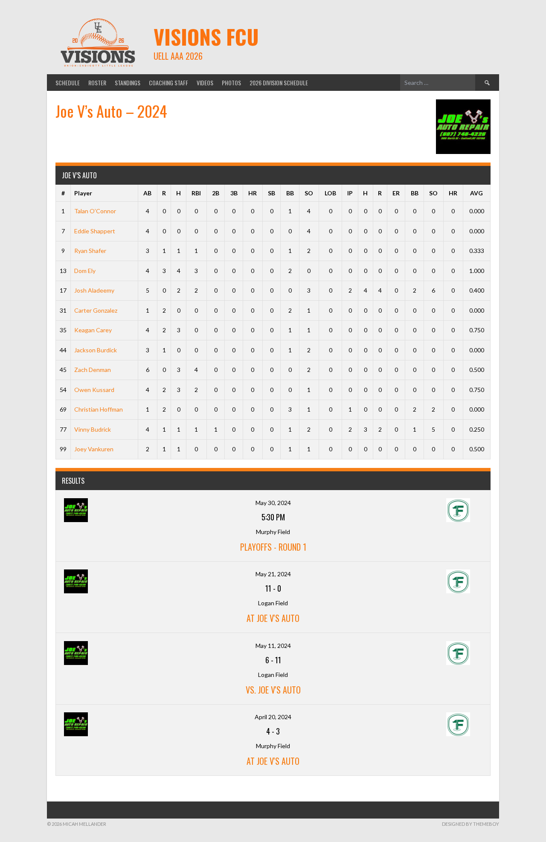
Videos (205, 82)
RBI (196, 193)
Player (83, 193)
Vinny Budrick (92, 429)
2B (215, 193)
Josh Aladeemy (94, 290)
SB (271, 193)
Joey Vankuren (93, 449)
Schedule (67, 82)
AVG (476, 193)
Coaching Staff (168, 82)
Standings (127, 82)
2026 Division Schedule (279, 82)
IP (350, 193)
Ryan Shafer (90, 250)
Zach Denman (92, 369)
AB (147, 193)
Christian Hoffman (98, 409)
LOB (330, 193)
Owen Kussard (94, 389)
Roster (97, 82)
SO (309, 193)
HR (252, 193)
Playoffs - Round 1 (273, 546)
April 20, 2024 (273, 716)
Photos (231, 82)
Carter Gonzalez (95, 310)
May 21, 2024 (273, 574)
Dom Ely (85, 270)
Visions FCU (206, 36)
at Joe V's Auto (273, 618)
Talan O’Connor (95, 211)
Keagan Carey (93, 330)
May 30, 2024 (273, 502)
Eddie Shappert (94, 231)
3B (234, 193)
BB (290, 193)
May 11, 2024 (273, 645)
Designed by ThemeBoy (470, 824)
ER (396, 193)
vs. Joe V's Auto (273, 689)
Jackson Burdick (95, 350)
